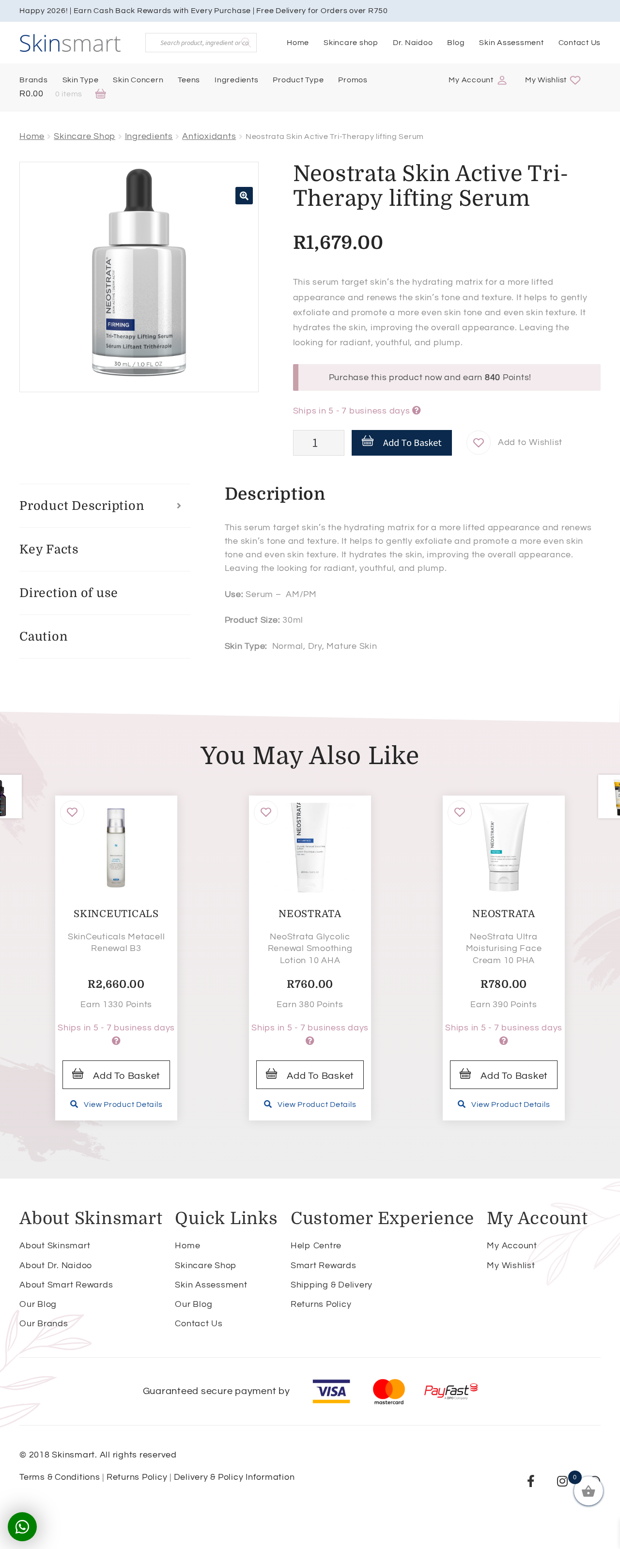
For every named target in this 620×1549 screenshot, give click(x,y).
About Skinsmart (54, 1245)
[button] (244, 195)
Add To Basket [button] (126, 1076)
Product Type (298, 80)
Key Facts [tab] (49, 549)
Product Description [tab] (81, 506)
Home (298, 42)
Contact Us (579, 42)
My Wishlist (546, 80)
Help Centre (316, 1245)
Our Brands (43, 1323)
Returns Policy (321, 1304)
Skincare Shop (84, 136)
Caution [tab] (43, 636)
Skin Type (80, 80)
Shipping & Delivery (331, 1284)
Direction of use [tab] (68, 593)
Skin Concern (138, 80)
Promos (353, 80)
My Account (471, 80)
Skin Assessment (511, 42)
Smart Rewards (323, 1265)
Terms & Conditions (59, 1477)
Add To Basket (412, 442)
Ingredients (236, 80)
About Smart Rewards (66, 1284)
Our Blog (38, 1304)
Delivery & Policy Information (234, 1477)
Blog (456, 42)
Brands (33, 80)
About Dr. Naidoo (55, 1265)
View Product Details (123, 1104)
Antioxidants (209, 136)
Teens (189, 80)
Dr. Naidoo (413, 42)
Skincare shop (351, 42)
